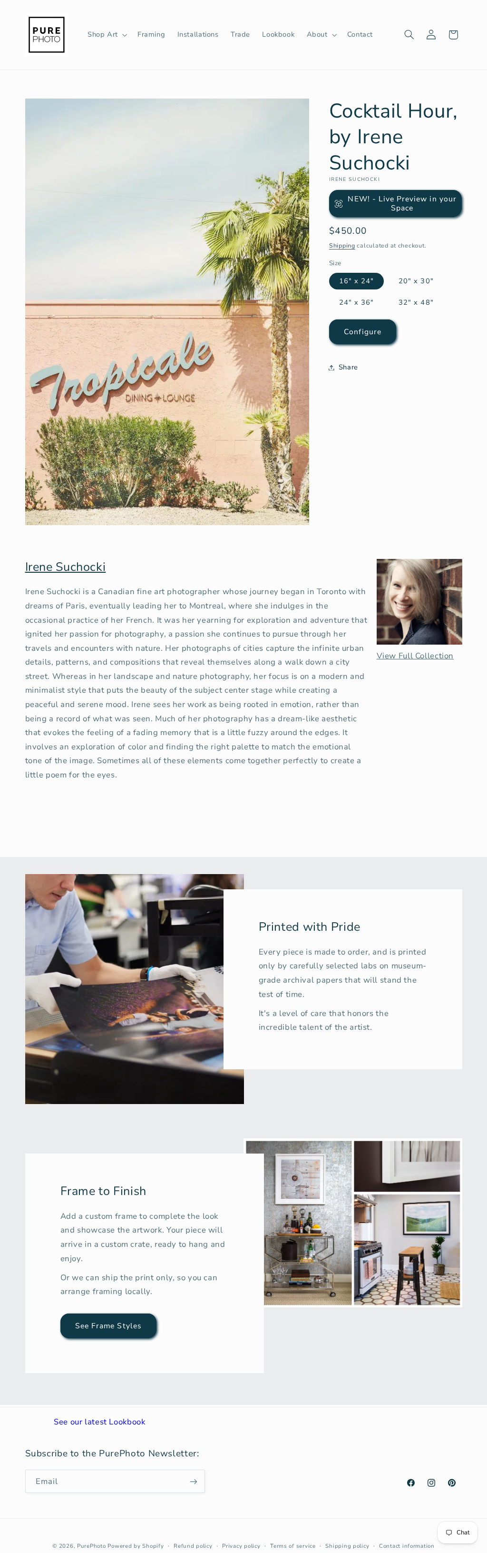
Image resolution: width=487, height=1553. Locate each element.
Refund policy (193, 1546)
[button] (106, 34)
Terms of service (293, 1546)
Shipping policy (347, 1546)
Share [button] (348, 367)
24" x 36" (356, 302)
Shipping (342, 245)
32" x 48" (416, 302)
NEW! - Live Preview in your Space (402, 203)
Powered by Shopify (135, 1546)
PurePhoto (91, 1546)
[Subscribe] (193, 1481)
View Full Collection (415, 655)
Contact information (407, 1546)
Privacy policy (241, 1546)
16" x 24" (356, 281)
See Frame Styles (108, 1325)
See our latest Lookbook (100, 1421)
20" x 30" (416, 281)
